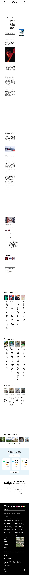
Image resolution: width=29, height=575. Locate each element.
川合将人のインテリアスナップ (19, 524)
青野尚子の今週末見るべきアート (8, 520)
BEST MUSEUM (6, 556)
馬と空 (5, 539)
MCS (4, 563)
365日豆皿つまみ (6, 544)
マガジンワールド (8, 563)
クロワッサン (14, 561)
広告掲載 (5, 565)
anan (4, 561)
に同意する (20, 487)
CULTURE (18, 513)
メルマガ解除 (20, 493)
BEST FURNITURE (6, 555)
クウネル (18, 562)
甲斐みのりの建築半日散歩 (7, 518)
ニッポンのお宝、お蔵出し (18, 529)
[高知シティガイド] (2, 439)
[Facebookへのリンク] (11, 506)
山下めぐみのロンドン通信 (7, 526)
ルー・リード (7, 272)
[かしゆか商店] (21, 439)
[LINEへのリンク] (24, 506)
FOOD (5, 513)
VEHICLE (13, 513)
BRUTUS (7, 561)
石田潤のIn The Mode (18, 526)
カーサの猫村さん (6, 537)
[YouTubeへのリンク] (22, 506)
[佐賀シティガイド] (9, 439)
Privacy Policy (8, 565)
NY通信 (7, 268)
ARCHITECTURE (15, 512)
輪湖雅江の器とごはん (18, 518)
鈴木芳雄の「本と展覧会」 (18, 523)
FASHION (9, 512)
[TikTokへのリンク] (19, 506)
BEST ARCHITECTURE (7, 553)
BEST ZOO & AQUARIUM (7, 558)
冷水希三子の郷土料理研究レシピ (19, 532)
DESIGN (5, 512)
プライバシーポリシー (19, 487)
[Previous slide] (9, 443)
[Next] (12, 228)
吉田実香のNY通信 (6, 524)
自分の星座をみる (14, 472)
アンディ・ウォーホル (12, 268)
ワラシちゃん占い (6, 548)
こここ (21, 562)
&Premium (5, 562)
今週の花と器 (5, 547)
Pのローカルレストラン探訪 (19, 527)
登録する (20, 491)
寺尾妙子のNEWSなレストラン (8, 523)
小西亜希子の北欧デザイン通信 (8, 527)
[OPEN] (4, 2)
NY (5, 268)
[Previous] (8, 228)
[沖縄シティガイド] (15, 439)
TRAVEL (8, 513)
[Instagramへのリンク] (17, 506)
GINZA (17, 561)
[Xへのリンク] (14, 506)
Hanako (20, 561)
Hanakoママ (14, 562)
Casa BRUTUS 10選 (6, 545)
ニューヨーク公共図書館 (8, 271)
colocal (11, 562)
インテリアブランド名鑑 (7, 532)
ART (20, 512)
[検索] (24, 2)
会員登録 (9, 491)
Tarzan (8, 562)
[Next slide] (19, 443)
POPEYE (10, 561)
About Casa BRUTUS (19, 552)
